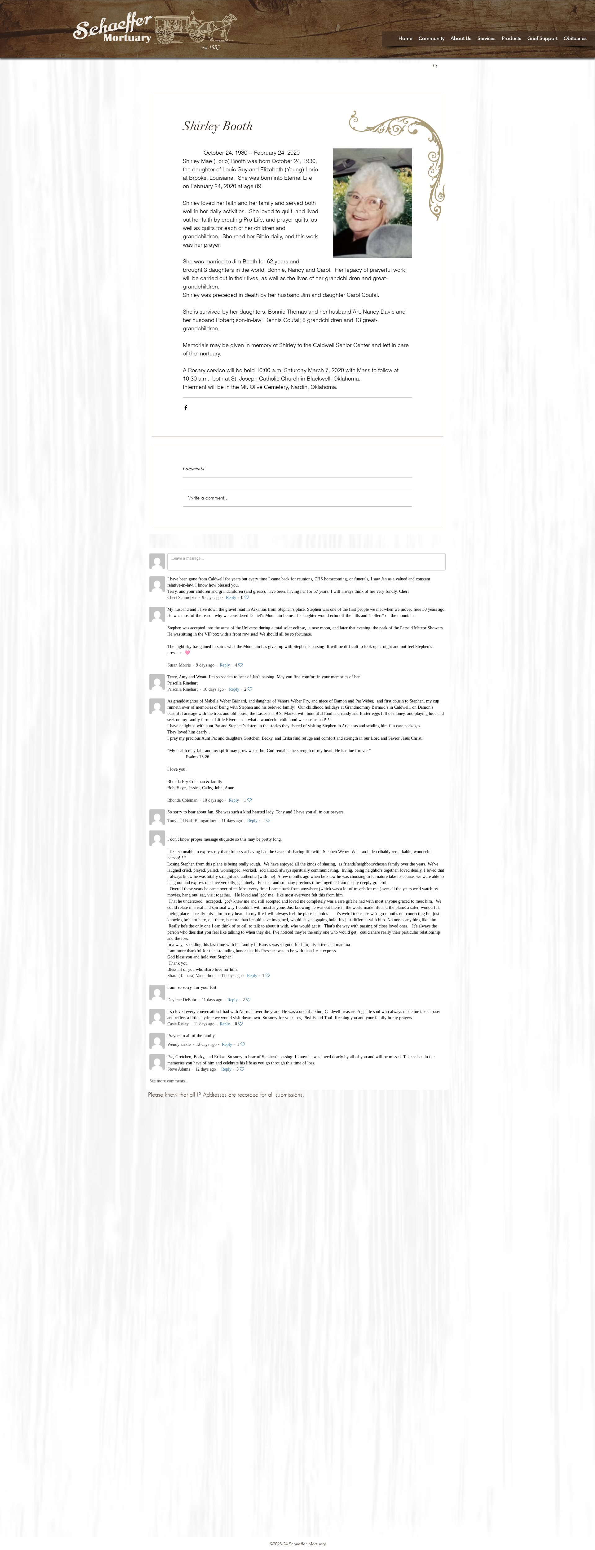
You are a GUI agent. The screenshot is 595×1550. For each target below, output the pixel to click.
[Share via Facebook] (186, 408)
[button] (435, 65)
